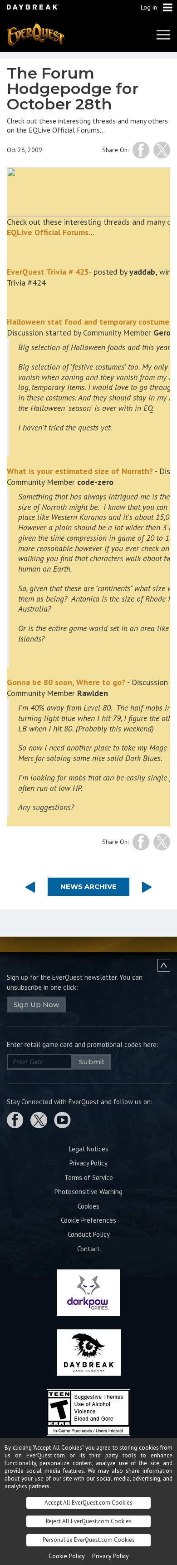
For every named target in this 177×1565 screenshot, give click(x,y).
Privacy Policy (88, 1163)
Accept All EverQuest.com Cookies (88, 1502)
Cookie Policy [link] (67, 1556)
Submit (91, 1061)
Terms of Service (88, 1177)
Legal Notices (88, 1149)
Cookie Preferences (88, 1220)
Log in (149, 7)
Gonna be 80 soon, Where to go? (66, 682)
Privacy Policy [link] (110, 1556)
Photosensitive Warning (88, 1191)
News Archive (88, 886)
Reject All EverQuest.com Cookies (89, 1521)
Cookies (88, 1206)
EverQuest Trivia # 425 (48, 272)
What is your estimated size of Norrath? (80, 471)
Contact (88, 1248)
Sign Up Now (36, 1004)
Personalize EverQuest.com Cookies (89, 1540)
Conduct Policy (89, 1234)
